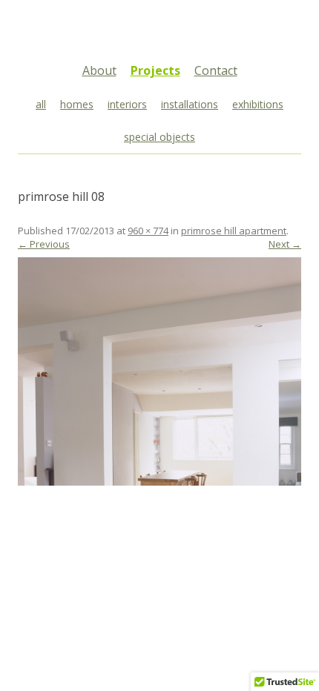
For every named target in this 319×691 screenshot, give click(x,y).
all (41, 104)
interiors (127, 104)
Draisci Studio (159, 32)
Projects (155, 70)
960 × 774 (148, 230)
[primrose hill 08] (159, 371)
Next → (285, 244)
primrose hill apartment (233, 230)
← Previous (44, 244)
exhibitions (257, 104)
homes (76, 104)
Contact (215, 70)
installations (189, 104)
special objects (159, 137)
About (99, 70)
